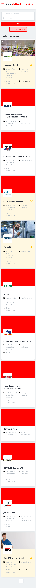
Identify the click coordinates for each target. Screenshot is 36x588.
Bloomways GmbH (10, 65)
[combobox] (18, 14)
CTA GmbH (7, 247)
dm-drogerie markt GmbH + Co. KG (17, 341)
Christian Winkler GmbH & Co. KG (16, 157)
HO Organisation (10, 429)
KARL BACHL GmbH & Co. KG (14, 558)
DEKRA (6, 294)
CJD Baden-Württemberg (13, 201)
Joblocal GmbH (9, 513)
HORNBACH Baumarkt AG (13, 468)
